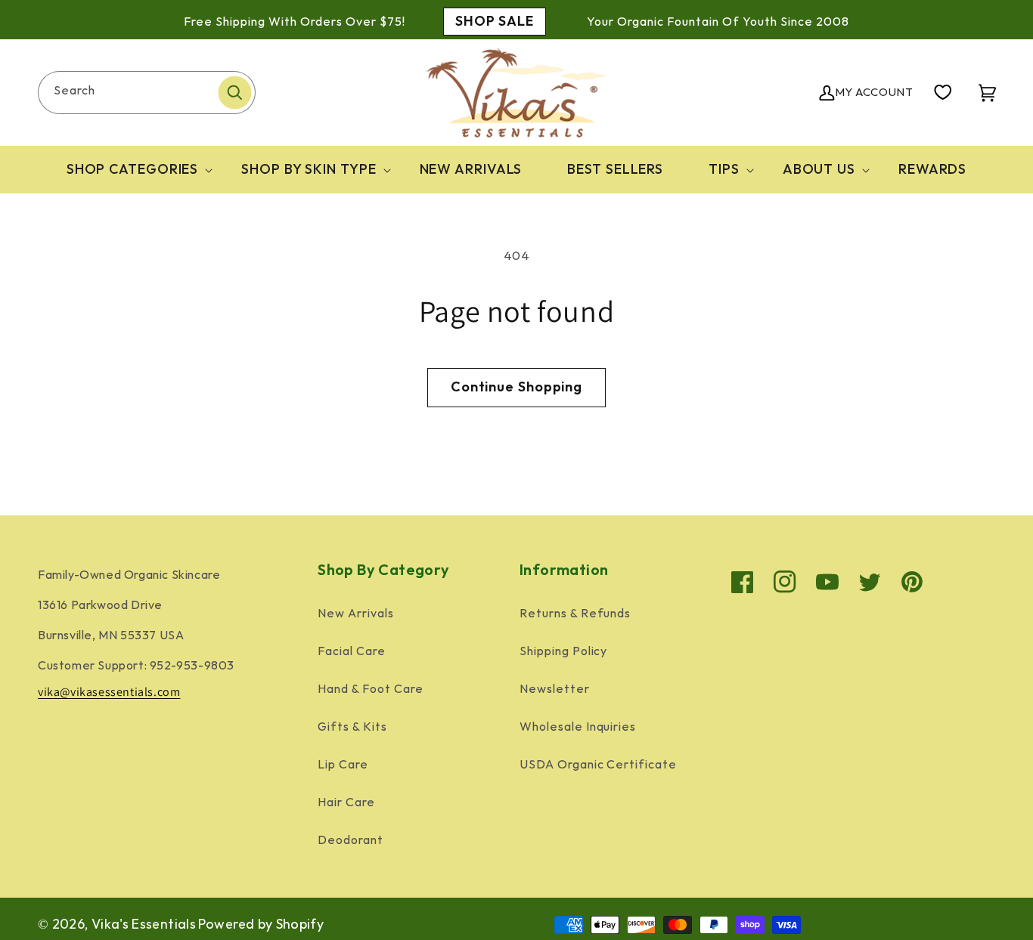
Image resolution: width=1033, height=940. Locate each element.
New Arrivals (356, 614)
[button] (131, 169)
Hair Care (346, 802)
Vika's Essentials (144, 924)
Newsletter (555, 689)
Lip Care (343, 765)
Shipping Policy (563, 651)
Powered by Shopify (261, 924)
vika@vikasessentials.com (109, 692)
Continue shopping (516, 387)
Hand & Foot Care (370, 689)
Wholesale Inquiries (578, 727)
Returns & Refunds (575, 614)
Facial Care (352, 651)
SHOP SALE (494, 21)
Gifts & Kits (352, 727)
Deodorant (350, 840)
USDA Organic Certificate (598, 765)
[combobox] (147, 92)
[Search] (234, 92)
